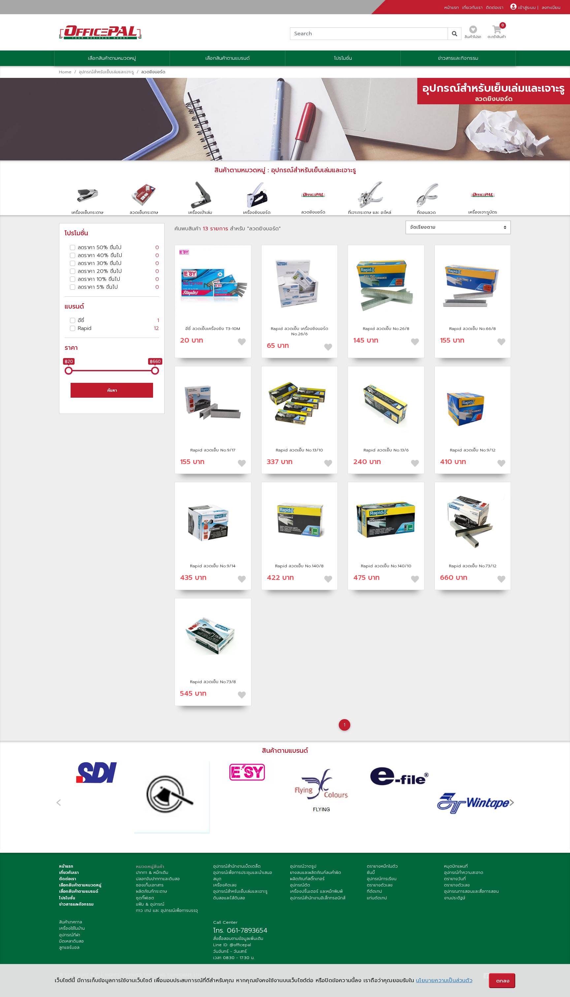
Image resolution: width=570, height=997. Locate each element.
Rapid (118, 328)
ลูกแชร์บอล (69, 947)
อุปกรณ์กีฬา (69, 935)
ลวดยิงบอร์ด (313, 212)
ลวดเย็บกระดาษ (144, 212)
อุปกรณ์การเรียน (381, 879)
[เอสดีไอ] (96, 772)
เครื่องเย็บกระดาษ (87, 212)
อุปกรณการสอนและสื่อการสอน (471, 891)
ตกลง (503, 980)
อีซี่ (118, 320)
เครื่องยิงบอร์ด (256, 212)
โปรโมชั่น (343, 58)
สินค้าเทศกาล (70, 922)
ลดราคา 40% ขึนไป (118, 255)
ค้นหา (112, 390)
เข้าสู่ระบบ (526, 7)
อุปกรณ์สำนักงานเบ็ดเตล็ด (237, 866)
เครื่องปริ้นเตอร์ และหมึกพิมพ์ (316, 891)
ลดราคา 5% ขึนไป (118, 287)
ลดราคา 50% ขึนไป (118, 247)
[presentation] (512, 802)
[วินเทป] (473, 798)
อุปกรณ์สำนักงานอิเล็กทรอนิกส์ (317, 898)
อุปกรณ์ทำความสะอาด (463, 873)
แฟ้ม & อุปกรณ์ (150, 904)
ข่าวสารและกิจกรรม (458, 58)
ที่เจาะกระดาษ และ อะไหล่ (369, 212)
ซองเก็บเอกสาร (150, 885)
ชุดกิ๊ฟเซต (145, 898)
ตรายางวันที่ (455, 879)
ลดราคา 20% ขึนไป (118, 271)
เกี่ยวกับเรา (472, 7)
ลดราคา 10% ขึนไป (118, 279)
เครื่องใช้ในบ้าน (72, 928)
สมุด (217, 879)
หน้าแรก (451, 7)
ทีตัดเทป (374, 891)
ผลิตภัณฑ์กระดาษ (151, 891)
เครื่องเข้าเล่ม (200, 212)
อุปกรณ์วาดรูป (303, 866)
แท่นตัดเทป (377, 898)
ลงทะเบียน (551, 7)
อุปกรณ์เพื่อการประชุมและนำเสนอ (242, 873)
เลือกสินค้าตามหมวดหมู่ (112, 58)
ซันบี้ (371, 873)
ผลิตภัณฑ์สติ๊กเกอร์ (307, 879)
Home (65, 72)
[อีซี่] (247, 772)
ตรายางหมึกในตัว (382, 866)
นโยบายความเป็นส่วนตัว (444, 980)
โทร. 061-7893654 (240, 930)
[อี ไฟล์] (397, 775)
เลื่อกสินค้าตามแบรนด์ (78, 891)
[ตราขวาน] (171, 797)
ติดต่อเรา (494, 7)
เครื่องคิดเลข (225, 885)
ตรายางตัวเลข (380, 885)
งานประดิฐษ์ (454, 898)
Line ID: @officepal (232, 945)
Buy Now (212, 283)
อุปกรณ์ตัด (300, 885)
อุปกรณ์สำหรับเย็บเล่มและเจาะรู (106, 72)
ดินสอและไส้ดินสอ (229, 898)
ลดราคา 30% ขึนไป (118, 263)
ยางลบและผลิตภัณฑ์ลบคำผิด (315, 873)
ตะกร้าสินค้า (497, 34)
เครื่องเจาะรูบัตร (482, 212)
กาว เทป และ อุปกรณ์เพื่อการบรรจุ (167, 911)
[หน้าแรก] (100, 32)
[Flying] (322, 790)
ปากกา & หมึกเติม (152, 873)
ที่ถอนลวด (426, 212)
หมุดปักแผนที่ (456, 866)
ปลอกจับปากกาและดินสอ (158, 879)
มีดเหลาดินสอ (71, 941)
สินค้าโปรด (473, 37)
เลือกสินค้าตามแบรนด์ (228, 58)
